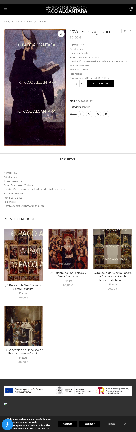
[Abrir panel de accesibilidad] (7, 424)
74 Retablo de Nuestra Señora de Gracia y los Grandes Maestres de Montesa (113, 276)
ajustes (45, 428)
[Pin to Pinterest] (98, 114)
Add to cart (100, 83)
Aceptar (67, 423)
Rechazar (89, 423)
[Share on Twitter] (89, 114)
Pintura (18, 21)
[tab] (68, 159)
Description (68, 159)
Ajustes (111, 423)
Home (7, 21)
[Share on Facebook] (81, 114)
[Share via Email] (106, 114)
